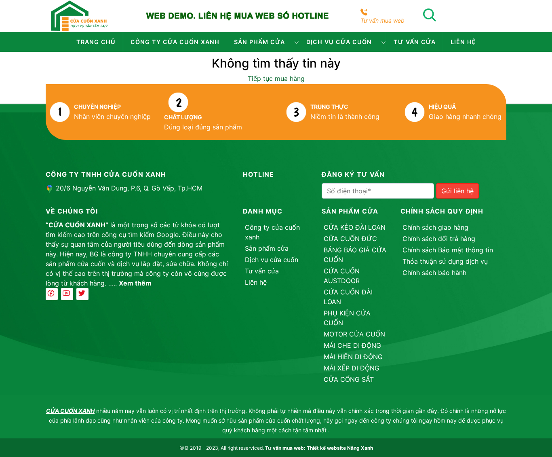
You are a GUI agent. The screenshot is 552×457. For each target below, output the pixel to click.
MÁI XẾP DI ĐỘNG (351, 368)
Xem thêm (135, 283)
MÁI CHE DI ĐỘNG (352, 345)
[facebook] (52, 294)
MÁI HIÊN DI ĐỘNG (353, 357)
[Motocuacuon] (79, 15)
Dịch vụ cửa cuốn (339, 41)
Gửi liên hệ (457, 191)
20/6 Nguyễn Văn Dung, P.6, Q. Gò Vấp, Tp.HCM (129, 188)
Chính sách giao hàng (435, 227)
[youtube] (67, 294)
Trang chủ (96, 41)
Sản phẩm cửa (259, 41)
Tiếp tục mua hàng (276, 78)
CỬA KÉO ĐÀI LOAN (355, 227)
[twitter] (82, 294)
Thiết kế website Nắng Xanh (340, 448)
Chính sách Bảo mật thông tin (447, 250)
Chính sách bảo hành (434, 273)
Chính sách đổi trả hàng (438, 239)
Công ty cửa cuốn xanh (175, 41)
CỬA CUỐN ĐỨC (350, 239)
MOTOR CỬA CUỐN (354, 334)
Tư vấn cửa (415, 41)
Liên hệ (463, 41)
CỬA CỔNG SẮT (349, 379)
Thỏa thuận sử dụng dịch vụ (445, 261)
